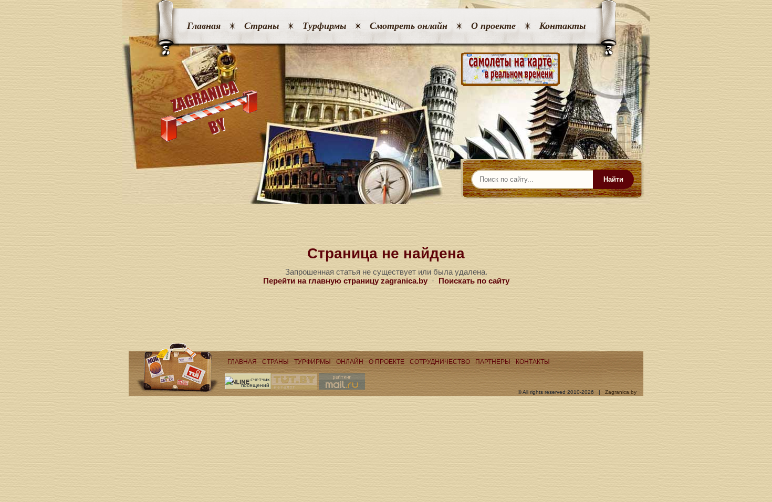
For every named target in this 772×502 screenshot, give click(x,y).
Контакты (562, 25)
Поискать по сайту (474, 280)
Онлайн (349, 361)
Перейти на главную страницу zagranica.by (345, 280)
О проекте (493, 25)
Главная (204, 25)
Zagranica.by (621, 392)
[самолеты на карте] (386, 70)
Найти (613, 179)
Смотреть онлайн (408, 25)
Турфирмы (324, 25)
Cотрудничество (440, 361)
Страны (261, 25)
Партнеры (492, 361)
